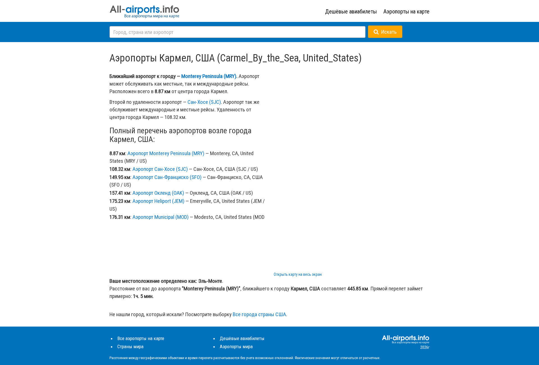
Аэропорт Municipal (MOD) (161, 217)
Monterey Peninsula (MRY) (208, 76)
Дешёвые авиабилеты (351, 11)
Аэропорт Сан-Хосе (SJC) (160, 169)
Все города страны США (259, 314)
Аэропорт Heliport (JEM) (158, 201)
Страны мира (130, 346)
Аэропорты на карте (406, 11)
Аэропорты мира (236, 346)
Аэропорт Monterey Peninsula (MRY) (165, 153)
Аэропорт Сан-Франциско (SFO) (167, 177)
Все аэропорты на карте (140, 338)
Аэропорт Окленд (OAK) (158, 193)
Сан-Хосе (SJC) (204, 102)
